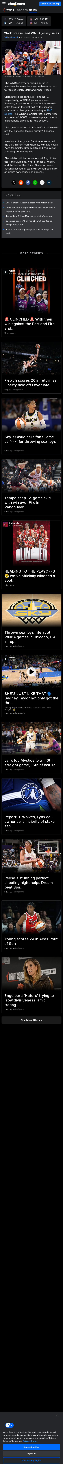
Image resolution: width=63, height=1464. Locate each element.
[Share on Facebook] (28, 182)
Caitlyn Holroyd (11, 37)
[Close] (57, 1415)
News (33, 10)
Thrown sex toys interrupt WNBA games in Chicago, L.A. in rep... (30, 637)
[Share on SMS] (49, 182)
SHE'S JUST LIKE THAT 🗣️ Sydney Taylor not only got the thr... (31, 698)
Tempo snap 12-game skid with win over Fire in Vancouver (27, 502)
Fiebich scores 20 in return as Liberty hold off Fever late (30, 382)
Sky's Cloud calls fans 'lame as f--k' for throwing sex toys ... (30, 441)
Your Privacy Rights (31, 1460)
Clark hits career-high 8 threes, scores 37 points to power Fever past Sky (30, 209)
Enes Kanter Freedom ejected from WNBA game (30, 202)
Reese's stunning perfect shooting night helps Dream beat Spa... (28, 882)
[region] (31, 1438)
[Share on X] (13, 182)
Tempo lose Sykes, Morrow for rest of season (29, 216)
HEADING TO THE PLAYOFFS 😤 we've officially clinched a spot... (29, 576)
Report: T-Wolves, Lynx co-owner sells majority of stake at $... (29, 821)
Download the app (50, 3)
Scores (22, 10)
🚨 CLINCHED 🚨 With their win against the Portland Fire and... (29, 324)
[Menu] (4, 3)
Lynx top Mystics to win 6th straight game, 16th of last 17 (29, 762)
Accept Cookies (31, 1447)
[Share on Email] (42, 182)
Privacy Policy (30, 1441)
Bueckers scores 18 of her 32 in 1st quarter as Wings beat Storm (29, 223)
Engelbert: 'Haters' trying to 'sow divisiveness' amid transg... (29, 1000)
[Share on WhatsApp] (35, 182)
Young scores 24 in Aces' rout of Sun (31, 941)
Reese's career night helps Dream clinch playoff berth (30, 231)
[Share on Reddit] (21, 182)
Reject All (31, 1453)
